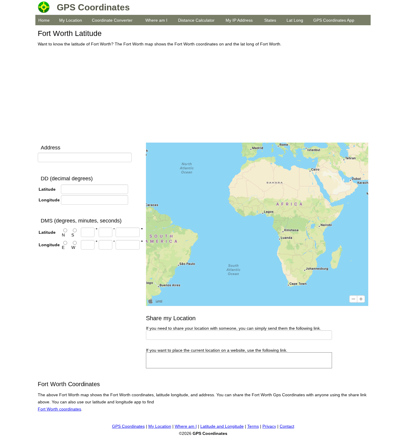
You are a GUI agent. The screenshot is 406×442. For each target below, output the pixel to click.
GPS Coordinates (128, 426)
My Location (70, 20)
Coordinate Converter (112, 20)
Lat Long (295, 20)
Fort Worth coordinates (59, 409)
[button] (353, 299)
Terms (253, 426)
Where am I (156, 20)
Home (44, 20)
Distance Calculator (196, 20)
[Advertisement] (201, 95)
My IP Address (239, 20)
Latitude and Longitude (222, 426)
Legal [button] (159, 301)
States (270, 20)
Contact (287, 426)
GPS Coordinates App (333, 20)
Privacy (269, 426)
